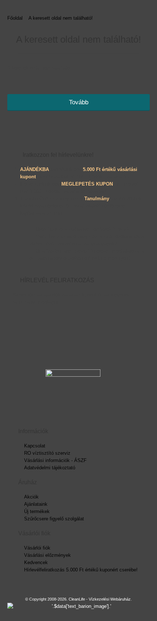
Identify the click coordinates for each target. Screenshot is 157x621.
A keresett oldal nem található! (60, 18)
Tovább (78, 102)
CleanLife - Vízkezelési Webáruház (100, 599)
